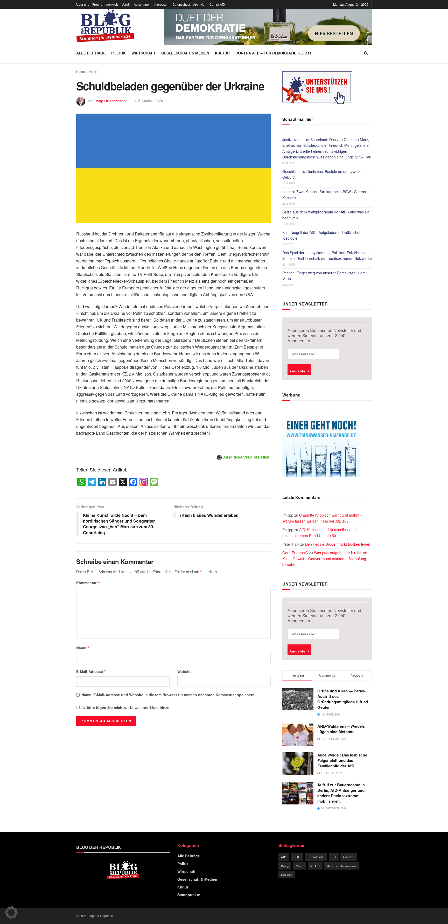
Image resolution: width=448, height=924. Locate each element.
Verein (126, 4)
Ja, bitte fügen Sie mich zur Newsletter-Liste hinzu (125, 707)
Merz (299, 866)
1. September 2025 (148, 100)
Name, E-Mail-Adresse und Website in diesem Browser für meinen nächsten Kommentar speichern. (168, 694)
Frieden (348, 857)
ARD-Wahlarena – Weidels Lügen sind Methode (341, 728)
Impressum (161, 4)
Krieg (285, 866)
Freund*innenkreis (105, 4)
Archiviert (199, 4)
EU (334, 857)
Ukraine (287, 875)
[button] (11, 912)
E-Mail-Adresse (91, 671)
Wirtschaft (143, 52)
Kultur (222, 52)
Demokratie (316, 857)
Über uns (82, 4)
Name (83, 647)
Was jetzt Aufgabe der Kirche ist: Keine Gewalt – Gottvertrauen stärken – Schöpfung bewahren (324, 558)
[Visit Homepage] (105, 26)
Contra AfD (217, 4)
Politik (118, 52)
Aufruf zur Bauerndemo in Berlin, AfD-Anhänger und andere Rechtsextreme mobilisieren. (341, 793)
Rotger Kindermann (110, 100)
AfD (283, 857)
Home (80, 71)
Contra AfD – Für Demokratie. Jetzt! (273, 52)
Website (184, 671)
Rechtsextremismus (342, 866)
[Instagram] (143, 482)
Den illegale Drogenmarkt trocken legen (337, 544)
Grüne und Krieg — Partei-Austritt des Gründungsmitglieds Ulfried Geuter (342, 699)
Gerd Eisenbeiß (295, 552)
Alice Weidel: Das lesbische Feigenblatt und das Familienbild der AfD (342, 760)
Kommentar (88, 582)
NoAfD (315, 866)
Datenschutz (181, 4)
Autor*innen (142, 4)
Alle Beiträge (91, 52)
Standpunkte (188, 894)
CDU (296, 857)
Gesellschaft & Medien (185, 52)
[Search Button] (366, 52)
